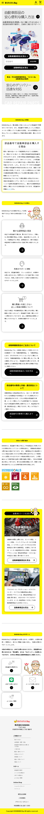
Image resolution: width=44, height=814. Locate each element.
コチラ (10, 189)
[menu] (2, 2)
